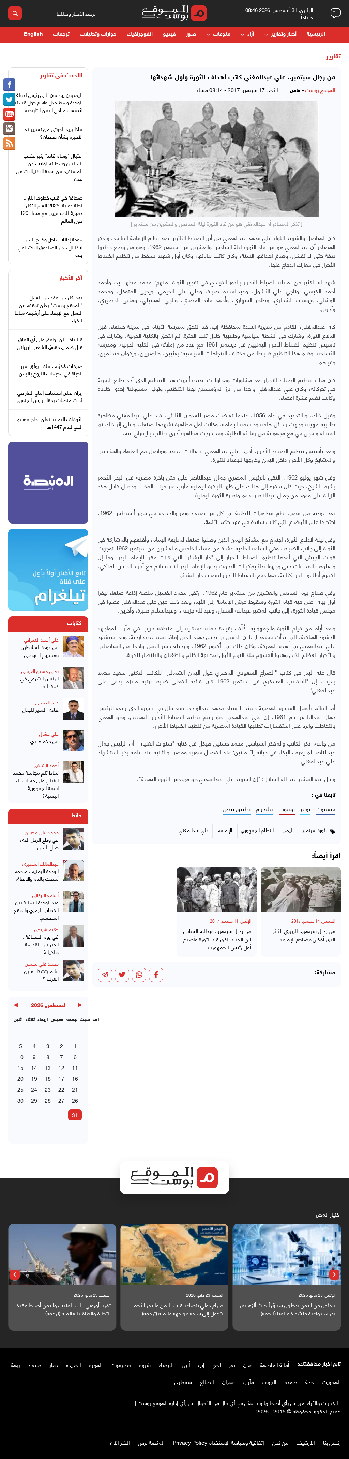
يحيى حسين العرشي (40, 670)
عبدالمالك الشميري (40, 863)
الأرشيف (306, 1442)
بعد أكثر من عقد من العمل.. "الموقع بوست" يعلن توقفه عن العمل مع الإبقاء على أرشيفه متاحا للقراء (48, 308)
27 (61, 1100)
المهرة (96, 1364)
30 (20, 1100)
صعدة (291, 1381)
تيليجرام (264, 809)
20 (20, 1078)
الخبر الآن (120, 1442)
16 (75, 1078)
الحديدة (73, 1364)
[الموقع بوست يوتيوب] (9, 114)
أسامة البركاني (45, 894)
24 (34, 1089)
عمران (228, 1381)
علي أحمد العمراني (41, 639)
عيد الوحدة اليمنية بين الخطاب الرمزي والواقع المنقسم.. (36, 910)
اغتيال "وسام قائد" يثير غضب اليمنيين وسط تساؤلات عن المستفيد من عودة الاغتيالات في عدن (49, 166)
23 (48, 1089)
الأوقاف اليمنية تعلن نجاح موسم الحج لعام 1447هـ (49, 422)
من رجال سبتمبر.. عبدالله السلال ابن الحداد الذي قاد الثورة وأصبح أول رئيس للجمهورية (217, 939)
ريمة (15, 1364)
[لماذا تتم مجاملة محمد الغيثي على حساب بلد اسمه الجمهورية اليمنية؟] (73, 780)
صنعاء (34, 1364)
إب (201, 1364)
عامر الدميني (47, 702)
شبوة (145, 1364)
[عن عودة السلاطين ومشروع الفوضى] (73, 649)
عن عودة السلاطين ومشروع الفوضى (40, 650)
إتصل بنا (332, 1442)
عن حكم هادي (44, 741)
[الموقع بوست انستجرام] (9, 128)
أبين (186, 1364)
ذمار (53, 1364)
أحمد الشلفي (46, 764)
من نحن (280, 1442)
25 (20, 1089)
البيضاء (166, 1364)
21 (75, 1089)
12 (61, 1067)
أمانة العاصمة (274, 1364)
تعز (232, 1364)
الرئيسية (316, 34)
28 (48, 1100)
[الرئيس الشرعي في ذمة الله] (73, 680)
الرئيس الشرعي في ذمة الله (39, 682)
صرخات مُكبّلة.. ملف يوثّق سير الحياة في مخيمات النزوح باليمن (50, 369)
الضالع (207, 1381)
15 (20, 1067)
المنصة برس (151, 1442)
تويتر (305, 809)
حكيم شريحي (46, 928)
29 (34, 1100)
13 (48, 1067)
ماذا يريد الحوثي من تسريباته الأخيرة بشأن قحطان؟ (53, 132)
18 (48, 1078)
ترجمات (61, 34)
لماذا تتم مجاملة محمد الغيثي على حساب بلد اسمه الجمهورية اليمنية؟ (36, 783)
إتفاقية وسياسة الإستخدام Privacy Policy (218, 1442)
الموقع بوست (320, 89)
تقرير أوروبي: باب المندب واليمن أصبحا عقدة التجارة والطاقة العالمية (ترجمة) (64, 1309)
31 (75, 1114)
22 (61, 1089)
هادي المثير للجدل (40, 709)
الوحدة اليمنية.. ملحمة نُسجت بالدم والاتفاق (37, 874)
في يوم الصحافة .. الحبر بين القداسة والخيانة (40, 944)
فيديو (169, 34)
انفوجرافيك (140, 34)
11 (75, 1067)
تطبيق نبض (237, 809)
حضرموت (121, 1364)
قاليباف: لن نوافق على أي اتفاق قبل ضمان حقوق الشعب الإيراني (49, 343)
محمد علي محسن (42, 832)
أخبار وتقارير (284, 34)
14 (34, 1067)
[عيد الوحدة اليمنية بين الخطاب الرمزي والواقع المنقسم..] (73, 906)
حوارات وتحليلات (98, 34)
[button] (334, 1275)
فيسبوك (325, 809)
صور (191, 34)
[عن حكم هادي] (73, 743)
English (33, 34)
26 (75, 1100)
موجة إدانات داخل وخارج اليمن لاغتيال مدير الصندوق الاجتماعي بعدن (50, 246)
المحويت (331, 1381)
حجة (309, 1381)
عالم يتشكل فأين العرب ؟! (41, 974)
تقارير (333, 57)
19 (34, 1078)
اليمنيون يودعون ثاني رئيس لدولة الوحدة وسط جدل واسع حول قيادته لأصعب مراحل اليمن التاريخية (48, 102)
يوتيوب (287, 809)
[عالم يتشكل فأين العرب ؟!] (73, 973)
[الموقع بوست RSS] (9, 143)
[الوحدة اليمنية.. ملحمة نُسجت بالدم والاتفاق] (73, 873)
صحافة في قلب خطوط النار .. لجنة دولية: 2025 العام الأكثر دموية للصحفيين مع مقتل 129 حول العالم (51, 208)
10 (20, 1056)
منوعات (221, 34)
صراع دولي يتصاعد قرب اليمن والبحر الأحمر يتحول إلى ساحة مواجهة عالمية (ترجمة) (177, 1309)
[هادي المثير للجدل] (73, 712)
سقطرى (183, 1381)
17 (61, 1078)
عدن (247, 1364)
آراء (250, 34)
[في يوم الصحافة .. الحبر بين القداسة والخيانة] (73, 940)
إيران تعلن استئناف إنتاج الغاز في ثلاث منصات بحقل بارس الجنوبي (49, 396)
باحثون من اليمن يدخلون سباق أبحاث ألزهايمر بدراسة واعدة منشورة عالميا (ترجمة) (287, 1309)
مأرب (248, 1381)
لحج (217, 1364)
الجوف (269, 1381)
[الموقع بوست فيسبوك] (9, 84)
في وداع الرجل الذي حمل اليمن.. (39, 843)
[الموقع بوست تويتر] (9, 99)
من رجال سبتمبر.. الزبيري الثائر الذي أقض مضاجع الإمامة (304, 935)
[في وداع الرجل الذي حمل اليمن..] (73, 842)
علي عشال (49, 733)
